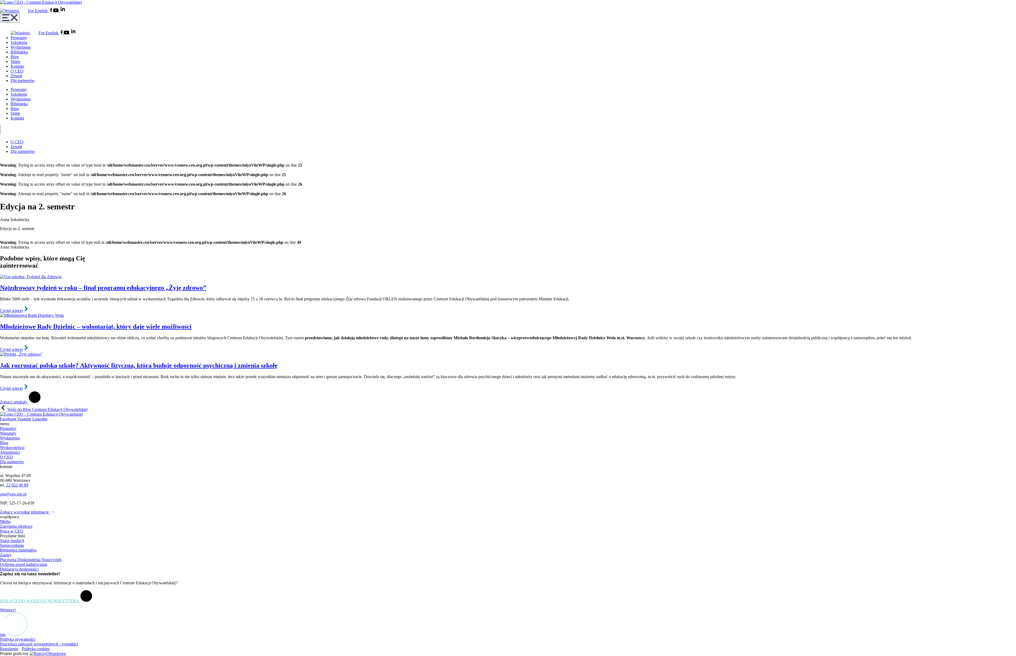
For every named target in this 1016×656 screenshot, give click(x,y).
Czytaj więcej (11, 310)
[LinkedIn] (63, 10)
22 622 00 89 (17, 485)
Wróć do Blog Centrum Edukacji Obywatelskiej (47, 409)
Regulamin (9, 648)
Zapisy (5, 555)
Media (5, 521)
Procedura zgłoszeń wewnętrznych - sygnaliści (39, 644)
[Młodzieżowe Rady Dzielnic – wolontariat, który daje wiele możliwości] (508, 315)
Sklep (15, 61)
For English (38, 10)
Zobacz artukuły (14, 402)
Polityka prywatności (17, 639)
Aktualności (10, 452)
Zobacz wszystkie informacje (25, 512)
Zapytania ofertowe (16, 526)
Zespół (16, 76)
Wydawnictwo (12, 447)
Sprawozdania (12, 545)
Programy (19, 37)
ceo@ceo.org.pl (13, 494)
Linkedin (39, 419)
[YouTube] (56, 10)
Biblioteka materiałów (18, 550)
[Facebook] (51, 10)
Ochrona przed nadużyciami (23, 564)
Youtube (24, 419)
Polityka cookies (35, 648)
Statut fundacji (12, 540)
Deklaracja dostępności (19, 569)
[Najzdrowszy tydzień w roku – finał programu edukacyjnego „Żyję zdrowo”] (508, 276)
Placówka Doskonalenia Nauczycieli (30, 559)
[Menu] (10, 18)
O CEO (17, 71)
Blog (15, 56)
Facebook (8, 419)
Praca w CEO (11, 531)
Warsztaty (8, 433)
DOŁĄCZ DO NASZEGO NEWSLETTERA (40, 601)
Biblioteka (19, 52)
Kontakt (17, 66)
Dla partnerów (23, 80)
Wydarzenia (20, 47)
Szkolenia (19, 42)
